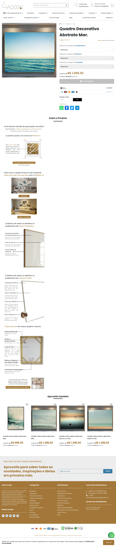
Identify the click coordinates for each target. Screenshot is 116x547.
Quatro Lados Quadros (108, 40)
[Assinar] (107, 471)
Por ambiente (34, 515)
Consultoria (61, 496)
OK (77, 99)
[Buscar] (66, 5)
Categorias (68, 24)
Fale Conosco (61, 491)
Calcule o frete (64, 97)
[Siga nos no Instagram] (10, 516)
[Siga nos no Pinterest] (14, 516)
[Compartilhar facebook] (67, 108)
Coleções (33, 500)
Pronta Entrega (34, 517)
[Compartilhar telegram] (77, 108)
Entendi (108, 542)
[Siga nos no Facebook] (3, 516)
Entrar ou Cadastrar (101, 6)
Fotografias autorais (36, 508)
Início (62, 24)
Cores (31, 510)
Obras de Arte (34, 505)
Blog (58, 515)
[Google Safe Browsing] (78, 528)
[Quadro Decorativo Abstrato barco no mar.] (72, 425)
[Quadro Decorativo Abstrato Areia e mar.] (100, 425)
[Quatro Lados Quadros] (13, 5)
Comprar (88, 81)
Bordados (33, 491)
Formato (32, 512)
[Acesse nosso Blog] (17, 516)
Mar (74, 24)
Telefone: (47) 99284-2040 (97, 491)
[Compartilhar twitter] (72, 108)
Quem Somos (61, 512)
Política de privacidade (64, 508)
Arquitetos (109, 18)
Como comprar (62, 500)
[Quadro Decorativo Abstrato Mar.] (15, 425)
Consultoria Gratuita (89, 18)
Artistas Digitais (35, 503)
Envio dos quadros (63, 503)
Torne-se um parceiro (64, 498)
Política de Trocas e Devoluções (67, 510)
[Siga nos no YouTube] (6, 516)
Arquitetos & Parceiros (64, 493)
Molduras (60, 505)
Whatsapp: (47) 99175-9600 (97, 493)
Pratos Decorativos (36, 496)
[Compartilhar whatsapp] (61, 108)
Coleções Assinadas (36, 498)
